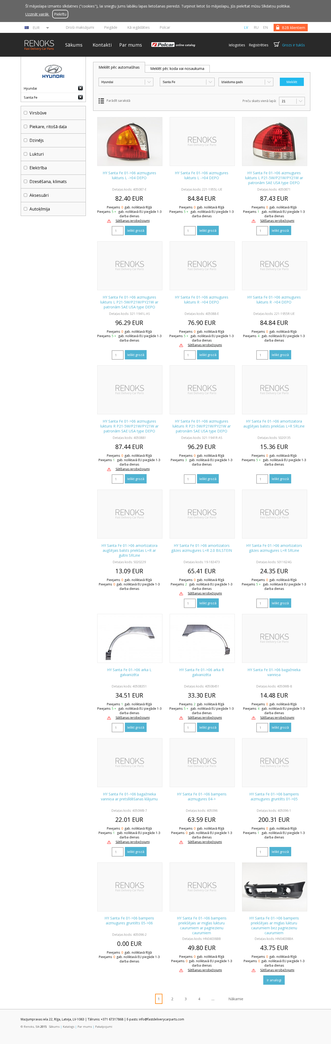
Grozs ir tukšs (293, 44)
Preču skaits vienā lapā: (259, 101)
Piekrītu (60, 14)
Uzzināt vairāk (37, 14)
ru (256, 27)
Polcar (165, 27)
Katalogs (68, 1026)
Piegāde (110, 27)
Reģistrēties (258, 44)
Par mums (130, 44)
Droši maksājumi (80, 27)
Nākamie (235, 998)
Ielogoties (237, 44)
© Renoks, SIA (30, 1026)
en (265, 27)
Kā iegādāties (138, 27)
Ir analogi (274, 980)
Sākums (73, 44)
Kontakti (102, 44)
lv (246, 27)
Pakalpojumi (103, 1026)
